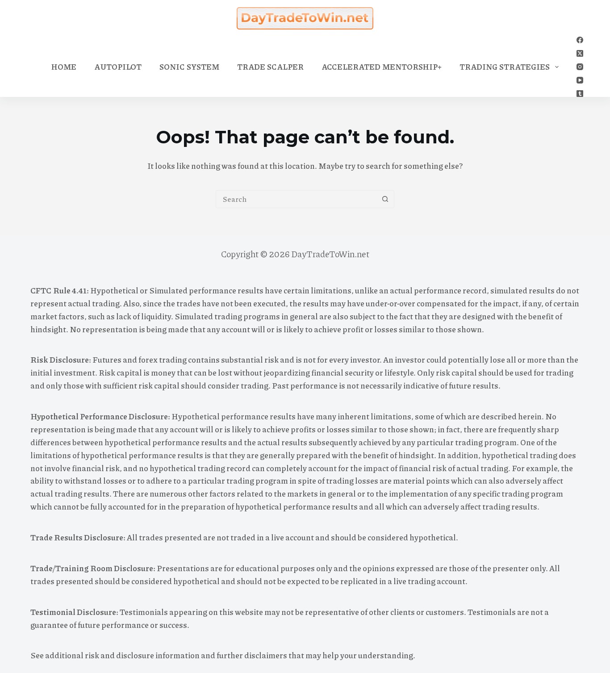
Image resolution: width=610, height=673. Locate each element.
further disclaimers (252, 655)
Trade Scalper (270, 66)
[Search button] (385, 199)
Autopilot (118, 66)
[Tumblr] (580, 93)
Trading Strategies (505, 66)
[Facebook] (580, 40)
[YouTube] (580, 80)
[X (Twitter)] (580, 53)
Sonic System (189, 66)
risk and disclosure (119, 655)
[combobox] (296, 199)
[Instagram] (580, 66)
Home (63, 66)
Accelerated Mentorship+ (382, 66)
